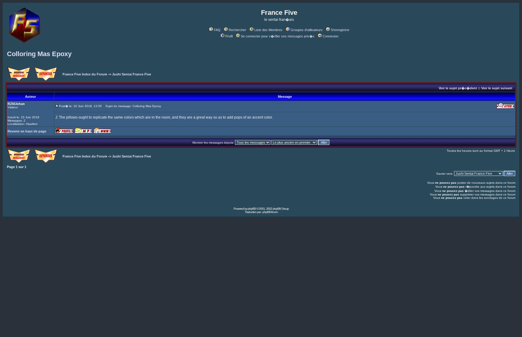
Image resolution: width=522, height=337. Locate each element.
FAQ (217, 30)
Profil (229, 36)
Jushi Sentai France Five (131, 74)
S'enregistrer (340, 30)
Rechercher (237, 30)
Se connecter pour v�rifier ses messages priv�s (277, 36)
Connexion (330, 36)
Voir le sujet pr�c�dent (458, 88)
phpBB (252, 208)
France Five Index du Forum (85, 74)
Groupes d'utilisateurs (307, 30)
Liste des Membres (268, 30)
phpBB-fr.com (270, 212)
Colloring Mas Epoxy (39, 54)
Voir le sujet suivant (496, 88)
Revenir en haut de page (27, 131)
